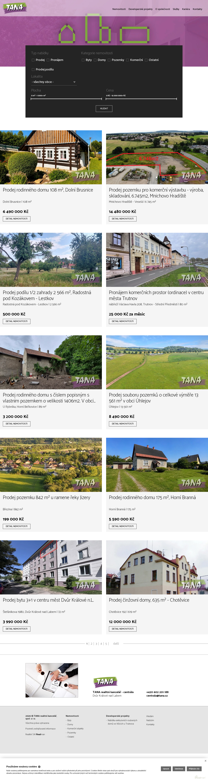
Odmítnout (179, 769)
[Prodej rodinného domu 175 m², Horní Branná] (157, 465)
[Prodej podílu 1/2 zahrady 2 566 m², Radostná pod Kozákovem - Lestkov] (51, 260)
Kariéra (186, 25)
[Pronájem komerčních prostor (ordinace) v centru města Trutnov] (157, 260)
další (116, 643)
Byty (89, 60)
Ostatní (153, 60)
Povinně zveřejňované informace (40, 729)
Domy (102, 60)
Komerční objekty (75, 729)
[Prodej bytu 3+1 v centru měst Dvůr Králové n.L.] (51, 567)
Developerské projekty (140, 25)
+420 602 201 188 (157, 692)
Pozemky (118, 60)
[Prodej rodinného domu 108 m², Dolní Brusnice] (51, 157)
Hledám (150, 716)
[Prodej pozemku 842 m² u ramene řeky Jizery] (51, 465)
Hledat (104, 108)
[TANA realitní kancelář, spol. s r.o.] (23, 16)
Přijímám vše (194, 769)
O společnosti (162, 25)
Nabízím (150, 720)
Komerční (136, 60)
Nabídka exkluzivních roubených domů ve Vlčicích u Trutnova (122, 722)
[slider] (101, 99)
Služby (176, 25)
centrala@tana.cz (157, 695)
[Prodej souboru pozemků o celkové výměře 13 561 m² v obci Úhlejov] (157, 362)
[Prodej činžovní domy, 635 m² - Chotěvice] (157, 567)
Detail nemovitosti (16, 219)
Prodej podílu (45, 69)
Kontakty (197, 25)
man (40, 734)
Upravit (166, 769)
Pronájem (57, 60)
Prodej (40, 60)
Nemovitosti (119, 25)
